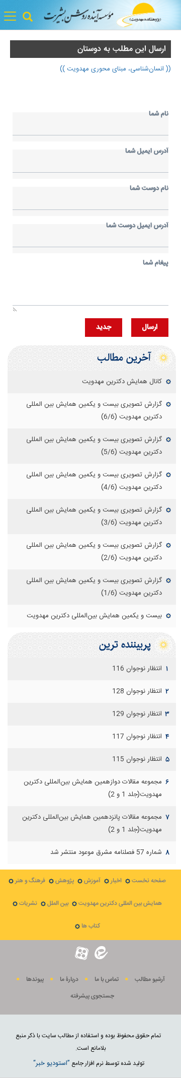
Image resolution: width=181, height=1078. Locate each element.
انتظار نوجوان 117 (137, 736)
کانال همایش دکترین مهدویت (122, 381)
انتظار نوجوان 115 (137, 759)
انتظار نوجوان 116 (137, 668)
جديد (103, 327)
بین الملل (57, 903)
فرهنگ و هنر (30, 881)
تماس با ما (107, 979)
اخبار (116, 881)
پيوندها (35, 979)
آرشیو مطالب (150, 979)
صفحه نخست (149, 881)
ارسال (149, 327)
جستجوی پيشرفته (92, 996)
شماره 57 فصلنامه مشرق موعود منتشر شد (106, 852)
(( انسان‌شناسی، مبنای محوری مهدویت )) (115, 69)
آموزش (92, 881)
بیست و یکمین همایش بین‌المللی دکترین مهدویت (94, 615)
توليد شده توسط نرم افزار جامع (88, 1063)
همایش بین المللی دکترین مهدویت (120, 903)
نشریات (28, 903)
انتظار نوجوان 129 (137, 714)
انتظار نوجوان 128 (137, 691)
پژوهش (64, 881)
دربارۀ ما (69, 979)
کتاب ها (90, 926)
